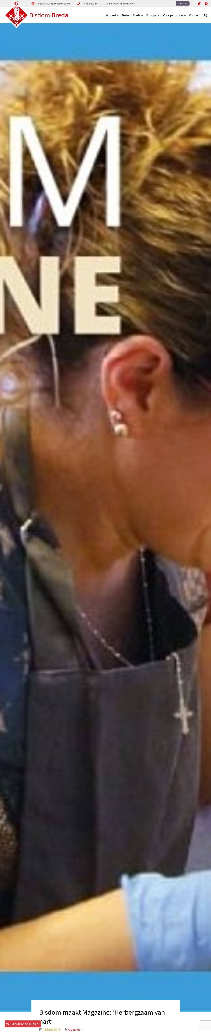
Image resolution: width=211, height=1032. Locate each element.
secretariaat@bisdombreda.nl (54, 3)
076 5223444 (91, 3)
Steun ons (182, 3)
